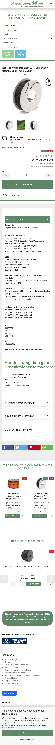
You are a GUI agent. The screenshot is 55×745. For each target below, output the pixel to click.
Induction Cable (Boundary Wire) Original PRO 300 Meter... (13, 496)
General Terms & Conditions (16, 673)
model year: (9, 43)
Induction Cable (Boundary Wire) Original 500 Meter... (27, 566)
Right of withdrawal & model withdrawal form (23, 675)
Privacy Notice (10, 728)
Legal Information (12, 681)
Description (14, 219)
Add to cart (28, 184)
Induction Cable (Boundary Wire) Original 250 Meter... (41, 496)
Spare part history (19, 416)
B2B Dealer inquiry (12, 667)
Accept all (27, 733)
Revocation (9, 693)
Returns (8, 662)
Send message (11, 659)
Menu (4, 4)
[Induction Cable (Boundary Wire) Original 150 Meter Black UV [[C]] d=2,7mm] (27, 96)
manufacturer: (10, 26)
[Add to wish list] (23, 516)
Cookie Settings (11, 683)
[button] (7, 447)
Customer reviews (19, 429)
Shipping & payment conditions (18, 670)
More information (27, 740)
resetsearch (20, 53)
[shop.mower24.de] (27, 4)
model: (7, 34)
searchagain (8, 53)
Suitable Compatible (20, 403)
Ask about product (12, 195)
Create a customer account (16, 665)
